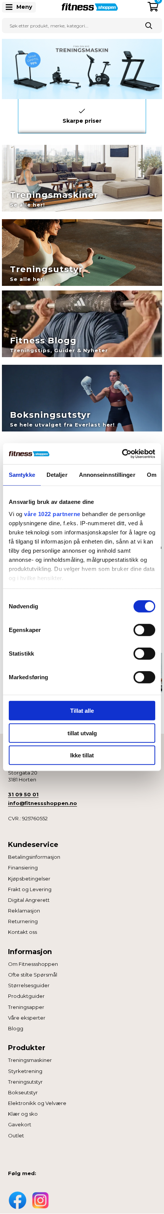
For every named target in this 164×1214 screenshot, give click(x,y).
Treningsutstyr (25, 1082)
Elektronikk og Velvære (37, 1103)
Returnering (23, 921)
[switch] (144, 630)
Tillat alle (82, 710)
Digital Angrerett (29, 900)
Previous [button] (12, 114)
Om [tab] (151, 474)
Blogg (15, 1028)
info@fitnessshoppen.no (42, 803)
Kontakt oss (22, 932)
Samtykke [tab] (22, 474)
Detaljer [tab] (57, 474)
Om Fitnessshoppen (33, 964)
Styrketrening (25, 1071)
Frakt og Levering (29, 889)
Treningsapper (26, 1007)
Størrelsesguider (29, 985)
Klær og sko (23, 1114)
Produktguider (26, 996)
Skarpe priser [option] (82, 120)
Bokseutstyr (23, 1092)
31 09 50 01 (23, 794)
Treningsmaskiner (30, 1060)
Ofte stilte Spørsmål (32, 975)
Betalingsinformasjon (34, 857)
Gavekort (19, 1124)
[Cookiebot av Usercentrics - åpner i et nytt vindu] (121, 454)
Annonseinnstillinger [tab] (107, 474)
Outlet (16, 1135)
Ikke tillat (82, 755)
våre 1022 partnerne (52, 513)
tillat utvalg (82, 733)
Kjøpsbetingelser (29, 879)
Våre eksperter (26, 1018)
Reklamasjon (24, 911)
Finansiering (23, 867)
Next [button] (152, 114)
